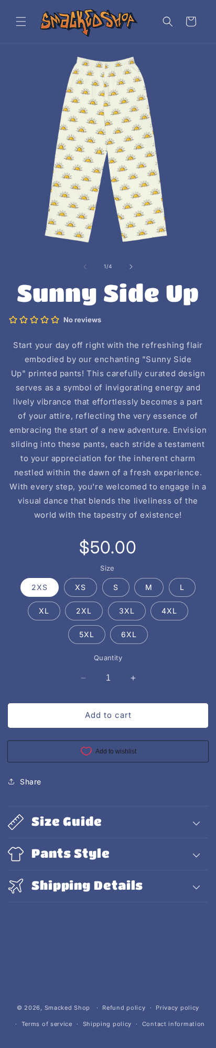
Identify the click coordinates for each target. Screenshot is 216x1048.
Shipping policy (107, 1024)
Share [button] (30, 781)
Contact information (173, 1024)
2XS (39, 587)
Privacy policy (177, 1007)
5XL (86, 634)
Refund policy (123, 1007)
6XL (129, 634)
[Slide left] (84, 266)
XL (44, 610)
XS (80, 587)
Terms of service (46, 1024)
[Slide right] (131, 266)
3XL (127, 610)
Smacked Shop (67, 1007)
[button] (21, 21)
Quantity (108, 657)
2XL (84, 610)
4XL (169, 610)
